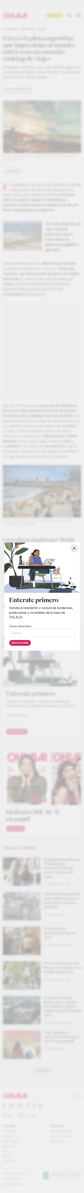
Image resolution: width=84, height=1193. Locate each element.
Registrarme (20, 642)
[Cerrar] (74, 548)
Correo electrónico (20, 626)
